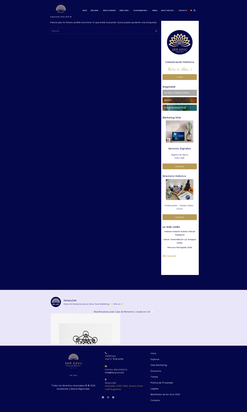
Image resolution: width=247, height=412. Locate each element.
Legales (155, 388)
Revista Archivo (109, 10)
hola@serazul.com (114, 372)
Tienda (154, 10)
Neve (53, 408)
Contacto (183, 10)
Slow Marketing (159, 365)
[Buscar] (195, 10)
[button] (99, 10)
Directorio (156, 371)
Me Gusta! (169, 256)
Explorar (155, 359)
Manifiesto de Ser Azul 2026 (165, 394)
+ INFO (179, 77)
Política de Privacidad (162, 382)
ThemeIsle (78, 408)
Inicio (85, 10)
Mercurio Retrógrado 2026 (179, 247)
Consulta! (179, 166)
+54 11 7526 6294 (114, 359)
